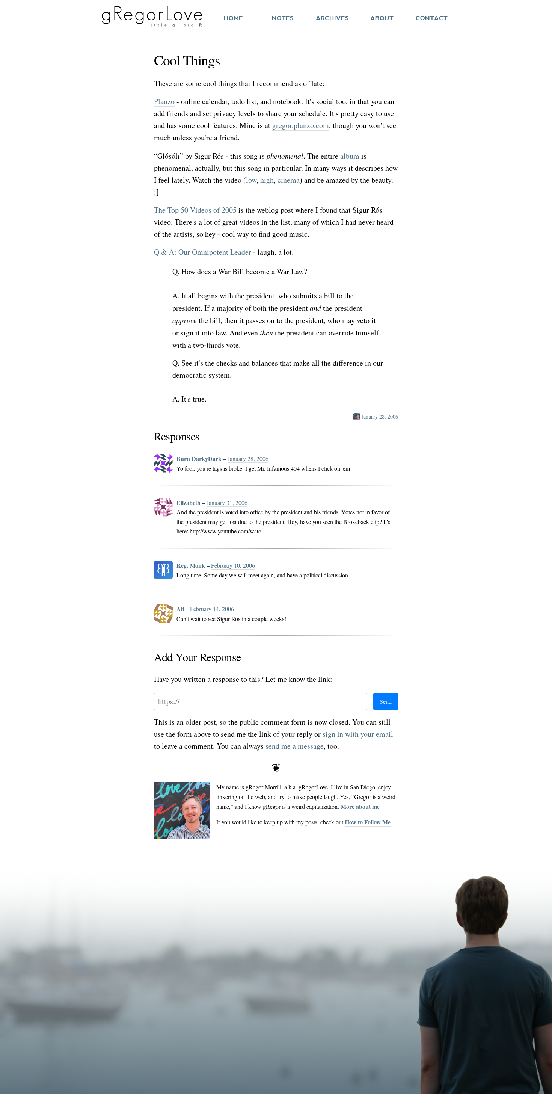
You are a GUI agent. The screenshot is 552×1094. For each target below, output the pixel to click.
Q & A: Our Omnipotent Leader (202, 252)
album (349, 156)
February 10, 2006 (233, 565)
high (267, 180)
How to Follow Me (368, 821)
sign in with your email (358, 734)
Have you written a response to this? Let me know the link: (243, 679)
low (251, 180)
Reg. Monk (190, 565)
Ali (180, 608)
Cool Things (187, 60)
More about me (360, 806)
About (382, 18)
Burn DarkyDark (199, 458)
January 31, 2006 (227, 502)
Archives (332, 18)
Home (233, 18)
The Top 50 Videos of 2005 (195, 210)
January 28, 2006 (380, 416)
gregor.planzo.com (300, 125)
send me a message (294, 746)
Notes (283, 18)
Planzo (164, 101)
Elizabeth (188, 502)
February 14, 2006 (212, 609)
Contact (432, 18)
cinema (289, 180)
